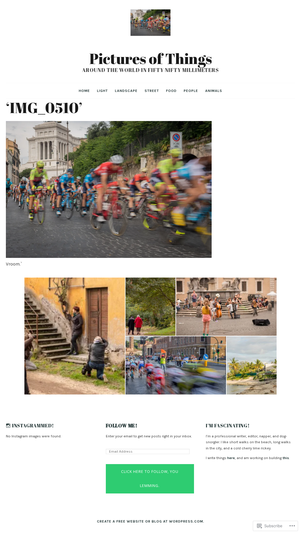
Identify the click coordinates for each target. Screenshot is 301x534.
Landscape (126, 91)
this (285, 458)
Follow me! (122, 426)
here (231, 458)
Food (171, 91)
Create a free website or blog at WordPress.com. (150, 521)
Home (84, 91)
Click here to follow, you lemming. (149, 478)
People (191, 91)
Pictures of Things (150, 58)
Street (152, 91)
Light (102, 91)
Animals (213, 91)
